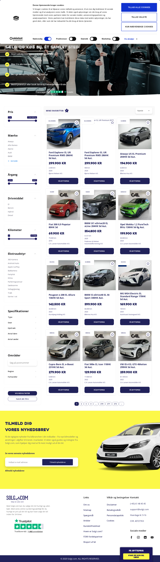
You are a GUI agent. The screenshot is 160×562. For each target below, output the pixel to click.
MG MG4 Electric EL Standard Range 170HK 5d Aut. (133, 296)
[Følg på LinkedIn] (145, 538)
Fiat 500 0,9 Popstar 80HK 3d (59, 226)
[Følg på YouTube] (152, 538)
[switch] (72, 39)
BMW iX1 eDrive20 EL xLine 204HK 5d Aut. (96, 225)
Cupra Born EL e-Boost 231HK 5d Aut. (61, 366)
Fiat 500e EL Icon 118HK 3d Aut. (97, 366)
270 (101, 404)
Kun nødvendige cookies (139, 27)
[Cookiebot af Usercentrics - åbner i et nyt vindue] (16, 39)
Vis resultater (22, 393)
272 (115, 404)
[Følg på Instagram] (138, 538)
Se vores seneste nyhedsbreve (20, 453)
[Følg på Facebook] (131, 538)
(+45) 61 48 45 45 (138, 503)
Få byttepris (63, 181)
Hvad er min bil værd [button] (136, 556)
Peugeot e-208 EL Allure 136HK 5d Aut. (62, 296)
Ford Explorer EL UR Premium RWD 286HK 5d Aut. (61, 155)
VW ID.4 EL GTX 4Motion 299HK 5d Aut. (133, 366)
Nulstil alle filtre (22, 399)
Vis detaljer (129, 39)
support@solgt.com (139, 509)
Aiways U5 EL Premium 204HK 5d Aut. (133, 155)
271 (108, 404)
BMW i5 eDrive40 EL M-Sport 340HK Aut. (97, 296)
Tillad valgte (139, 17)
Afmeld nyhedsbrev (14, 470)
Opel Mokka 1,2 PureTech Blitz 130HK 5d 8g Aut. (134, 226)
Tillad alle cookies (139, 7)
